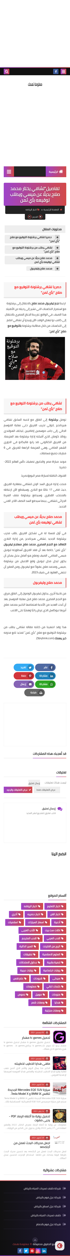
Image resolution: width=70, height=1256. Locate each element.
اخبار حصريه (33, 914)
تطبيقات (27, 954)
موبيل (38, 994)
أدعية (57, 922)
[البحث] (6, 71)
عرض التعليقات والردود (17, 790)
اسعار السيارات (36, 922)
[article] (35, 716)
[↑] (35, 1240)
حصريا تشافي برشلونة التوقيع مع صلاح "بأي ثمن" (35, 239)
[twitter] (26, 1250)
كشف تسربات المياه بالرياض (46, 1215)
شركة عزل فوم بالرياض (48, 1197)
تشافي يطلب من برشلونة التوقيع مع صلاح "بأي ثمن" (36, 249)
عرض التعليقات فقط (46, 790)
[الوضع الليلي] (59, 1245)
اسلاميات (13, 922)
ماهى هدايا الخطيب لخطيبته (32, 1063)
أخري (14, 914)
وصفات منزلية (52, 1010)
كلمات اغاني (53, 986)
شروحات (37, 978)
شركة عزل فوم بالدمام (48, 1224)
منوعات (56, 994)
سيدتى (56, 978)
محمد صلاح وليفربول (41, 268)
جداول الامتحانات (28, 962)
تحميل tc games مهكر (36, 1037)
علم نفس (18, 978)
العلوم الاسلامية (51, 954)
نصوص (21, 994)
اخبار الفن (55, 914)
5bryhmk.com (45, 638)
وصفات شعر (37, 1002)
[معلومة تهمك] (35, 84)
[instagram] (38, 1250)
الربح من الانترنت (51, 946)
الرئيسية (53, 171)
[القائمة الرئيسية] (9, 171)
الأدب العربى (28, 930)
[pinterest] (32, 1250)
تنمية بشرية (53, 962)
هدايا (57, 1002)
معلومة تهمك (21, 1244)
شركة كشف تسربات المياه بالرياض (42, 1189)
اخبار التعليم (53, 906)
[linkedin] (44, 1250)
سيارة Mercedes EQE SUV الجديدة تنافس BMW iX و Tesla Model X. (29, 1091)
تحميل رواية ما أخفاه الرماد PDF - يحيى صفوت (29, 1118)
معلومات (31, 986)
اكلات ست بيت (52, 930)
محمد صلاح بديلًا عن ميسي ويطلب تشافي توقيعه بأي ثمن (38, 260)
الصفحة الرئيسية (51, 209)
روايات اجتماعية (51, 970)
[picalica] (50, 1250)
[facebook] (55, 71)
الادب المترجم (29, 938)
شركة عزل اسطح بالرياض (47, 1206)
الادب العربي (53, 938)
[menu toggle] (63, 71)
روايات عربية (26, 970)
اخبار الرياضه (31, 209)
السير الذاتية (26, 946)
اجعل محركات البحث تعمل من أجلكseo (32, 1145)
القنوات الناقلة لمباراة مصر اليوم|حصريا (43, 475)
